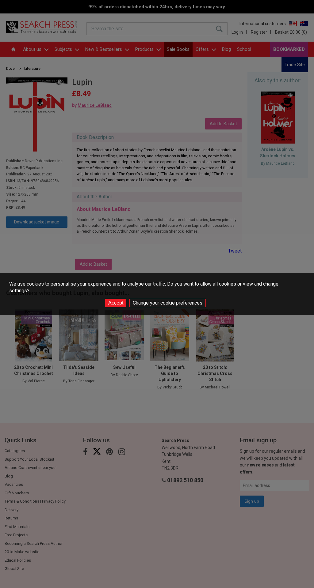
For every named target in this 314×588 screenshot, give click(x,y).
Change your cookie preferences (167, 303)
